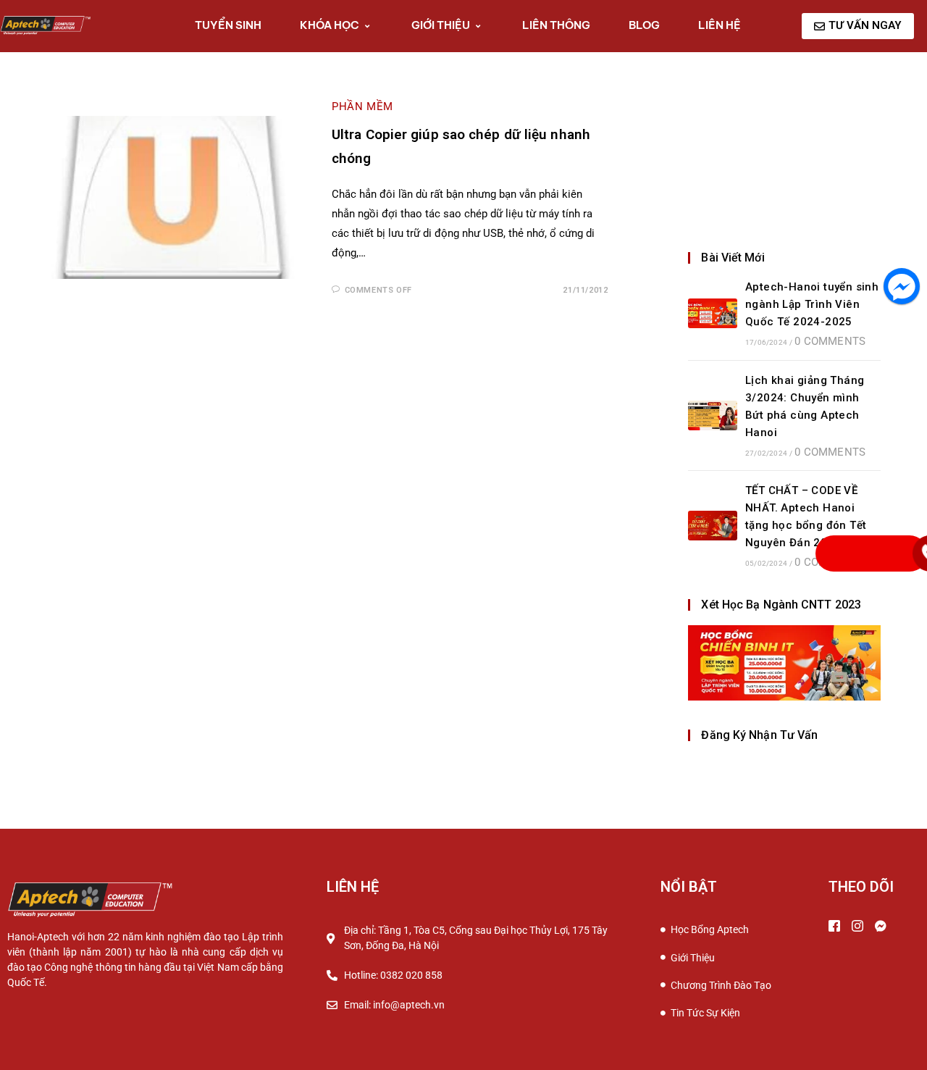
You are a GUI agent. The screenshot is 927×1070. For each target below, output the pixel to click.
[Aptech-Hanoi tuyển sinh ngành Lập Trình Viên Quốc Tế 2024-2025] (712, 313)
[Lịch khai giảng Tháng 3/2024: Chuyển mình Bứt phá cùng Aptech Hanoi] (712, 415)
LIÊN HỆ (719, 25)
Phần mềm (362, 106)
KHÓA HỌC (329, 25)
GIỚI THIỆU (440, 25)
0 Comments (829, 341)
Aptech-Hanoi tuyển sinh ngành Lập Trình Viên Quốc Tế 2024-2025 (811, 304)
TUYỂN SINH (228, 25)
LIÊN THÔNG (556, 25)
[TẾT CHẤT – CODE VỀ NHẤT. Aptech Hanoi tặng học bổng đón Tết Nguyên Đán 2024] (712, 525)
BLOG (644, 25)
